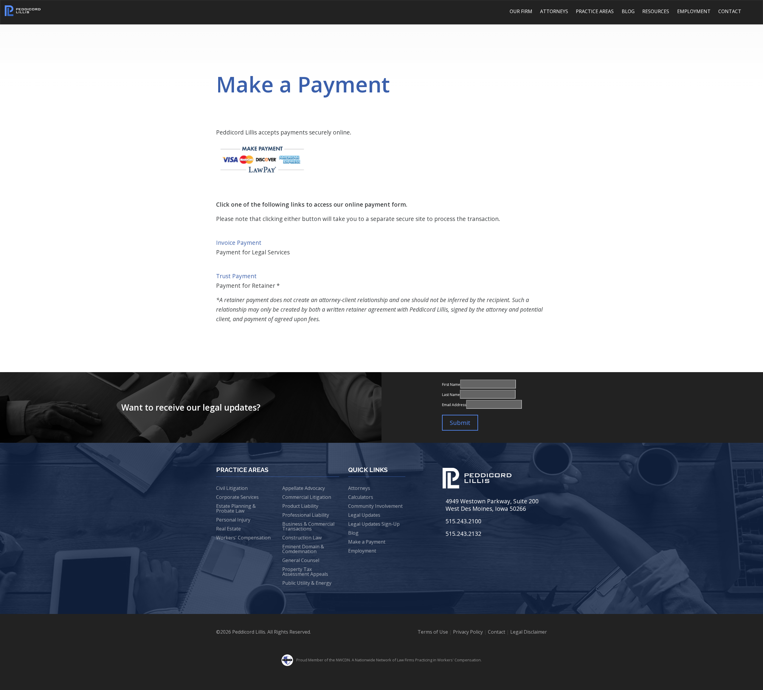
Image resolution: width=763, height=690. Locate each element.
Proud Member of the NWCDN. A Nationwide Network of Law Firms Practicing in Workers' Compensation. (389, 660)
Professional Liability (305, 515)
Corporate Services (237, 497)
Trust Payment (236, 276)
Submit (460, 423)
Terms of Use (433, 632)
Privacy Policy (468, 632)
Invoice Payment (238, 243)
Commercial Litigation (306, 497)
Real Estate (228, 528)
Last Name (451, 394)
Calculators (360, 497)
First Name (451, 384)
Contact (729, 11)
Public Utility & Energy (306, 583)
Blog (628, 11)
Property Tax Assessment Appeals (305, 571)
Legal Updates (364, 515)
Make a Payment (366, 542)
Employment (694, 11)
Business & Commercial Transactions (308, 526)
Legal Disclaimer (528, 632)
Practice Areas (595, 11)
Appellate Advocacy (303, 488)
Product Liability (300, 506)
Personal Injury (233, 519)
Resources (655, 11)
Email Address (454, 404)
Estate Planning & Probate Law (236, 508)
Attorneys (554, 11)
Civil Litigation (232, 488)
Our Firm (521, 11)
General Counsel (300, 560)
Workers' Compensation (243, 537)
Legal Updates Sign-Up (374, 524)
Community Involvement (375, 506)
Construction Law (302, 537)
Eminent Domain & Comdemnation (303, 549)
